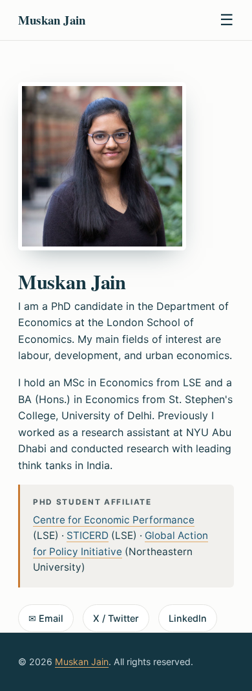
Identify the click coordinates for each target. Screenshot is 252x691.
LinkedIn (188, 618)
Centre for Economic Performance (113, 520)
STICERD (88, 535)
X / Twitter (116, 618)
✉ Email (45, 618)
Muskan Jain (82, 661)
